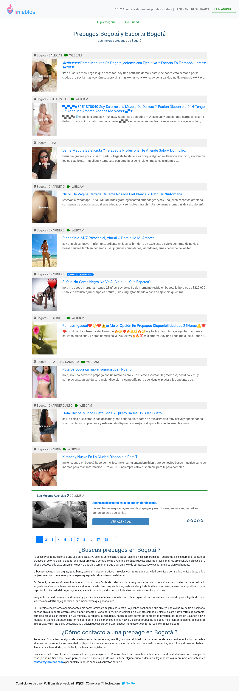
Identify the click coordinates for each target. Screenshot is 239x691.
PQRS (80, 683)
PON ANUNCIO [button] (224, 9)
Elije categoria (106, 22)
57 (98, 539)
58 (106, 539)
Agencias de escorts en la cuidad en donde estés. (124, 503)
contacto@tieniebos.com (48, 662)
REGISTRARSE (200, 9)
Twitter (130, 683)
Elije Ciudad (131, 22)
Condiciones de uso (29, 683)
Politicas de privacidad (59, 683)
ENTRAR (182, 9)
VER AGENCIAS (121, 521)
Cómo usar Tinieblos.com (103, 683)
